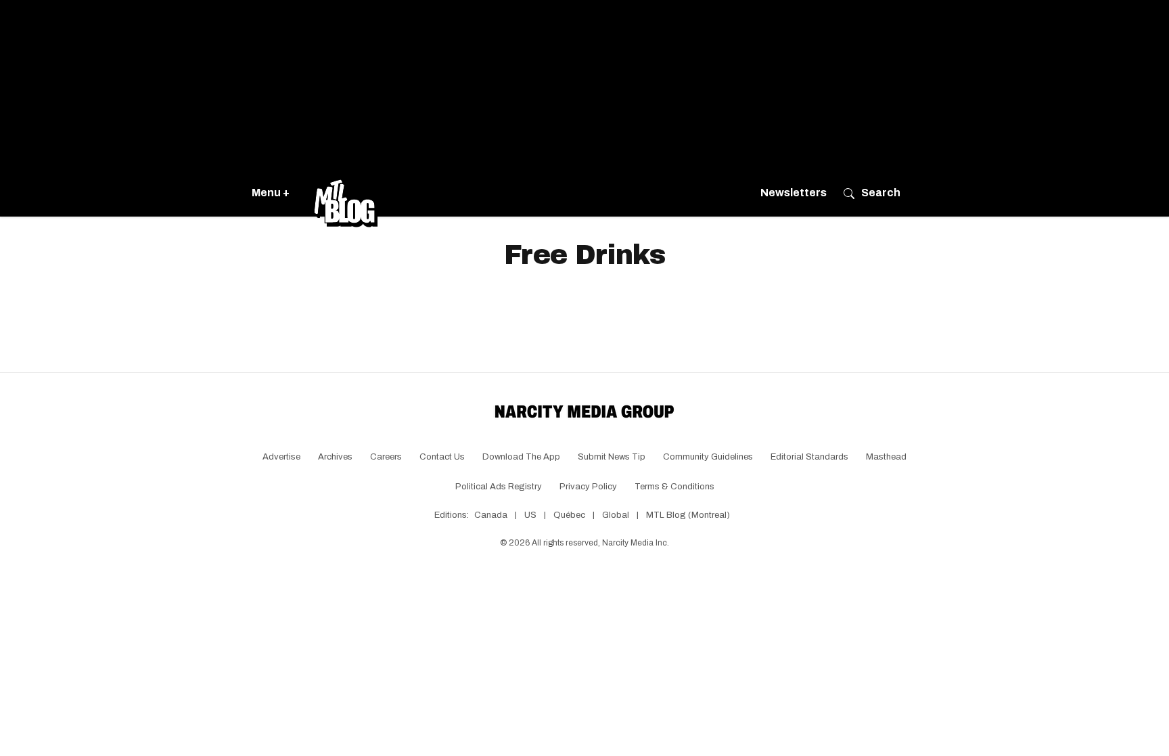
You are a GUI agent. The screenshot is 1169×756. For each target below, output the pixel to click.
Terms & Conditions (674, 486)
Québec (569, 515)
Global (615, 515)
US (530, 515)
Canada (490, 515)
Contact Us (442, 457)
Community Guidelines (708, 457)
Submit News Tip (611, 457)
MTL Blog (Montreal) (688, 515)
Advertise (281, 457)
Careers (386, 457)
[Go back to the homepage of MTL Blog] (345, 193)
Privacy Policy (588, 486)
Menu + (271, 192)
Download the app (521, 457)
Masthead (886, 457)
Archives (335, 457)
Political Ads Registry (498, 486)
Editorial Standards (809, 457)
